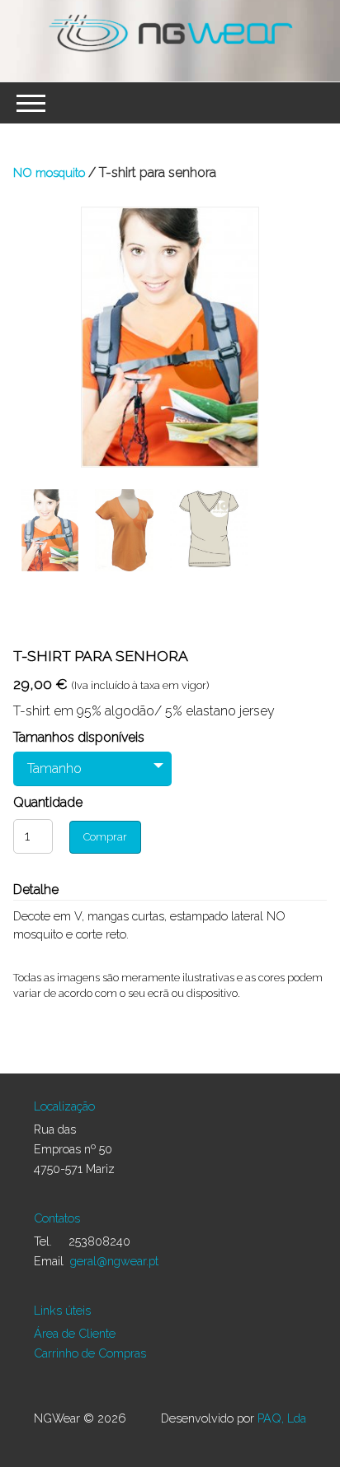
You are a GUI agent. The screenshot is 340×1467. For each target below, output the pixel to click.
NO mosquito (49, 172)
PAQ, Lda (281, 1418)
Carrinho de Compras (90, 1353)
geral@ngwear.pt (114, 1261)
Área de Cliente (75, 1333)
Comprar (105, 837)
